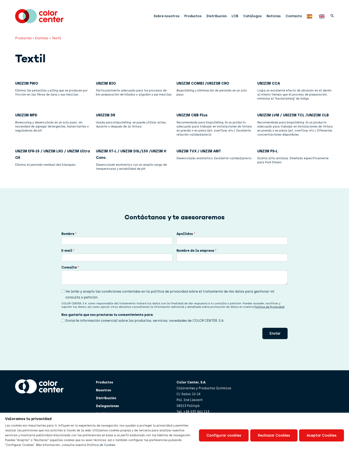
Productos (193, 16)
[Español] (310, 16)
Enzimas (41, 38)
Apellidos (186, 234)
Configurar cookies (223, 435)
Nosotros (103, 390)
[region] (174, 432)
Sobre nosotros (167, 16)
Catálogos (252, 16)
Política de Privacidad (269, 306)
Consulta (70, 267)
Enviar (275, 333)
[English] (323, 16)
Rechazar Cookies (274, 435)
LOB (235, 16)
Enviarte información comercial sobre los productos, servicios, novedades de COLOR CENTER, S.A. (144, 321)
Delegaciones (107, 406)
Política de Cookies (101, 445)
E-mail (68, 251)
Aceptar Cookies (321, 435)
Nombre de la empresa (197, 251)
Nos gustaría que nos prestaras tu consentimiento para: (107, 315)
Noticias (274, 16)
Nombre (69, 234)
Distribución (216, 16)
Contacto (294, 16)
